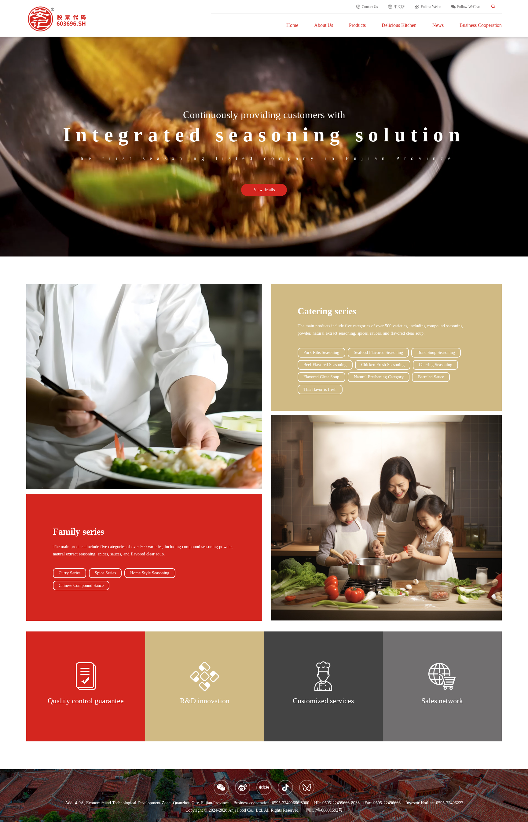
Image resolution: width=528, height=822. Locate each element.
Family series (78, 531)
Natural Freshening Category (379, 377)
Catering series (327, 311)
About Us (323, 25)
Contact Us (370, 7)
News (438, 25)
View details (264, 189)
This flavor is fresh (319, 389)
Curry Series (69, 573)
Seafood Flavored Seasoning (378, 352)
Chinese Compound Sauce (81, 585)
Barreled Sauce (431, 377)
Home (292, 25)
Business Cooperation (481, 25)
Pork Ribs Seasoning (321, 352)
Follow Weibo (431, 7)
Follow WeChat (468, 7)
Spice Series (105, 573)
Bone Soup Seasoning (436, 352)
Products (357, 25)
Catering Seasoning (435, 364)
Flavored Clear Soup (321, 377)
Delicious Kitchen (399, 25)
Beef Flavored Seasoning (324, 364)
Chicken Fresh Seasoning (383, 364)
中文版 (399, 7)
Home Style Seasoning (149, 573)
